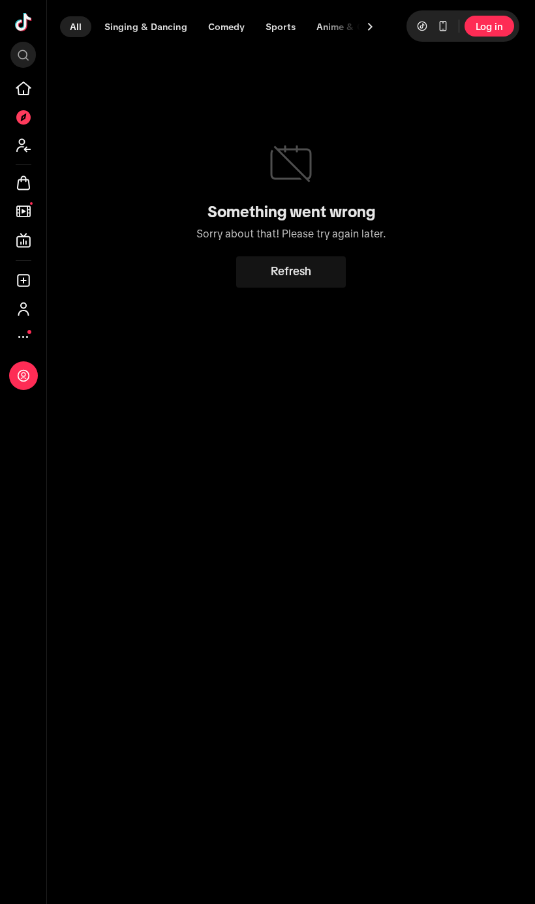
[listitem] (23, 89)
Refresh (291, 271)
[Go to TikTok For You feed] (23, 22)
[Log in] (23, 376)
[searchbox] (23, 55)
